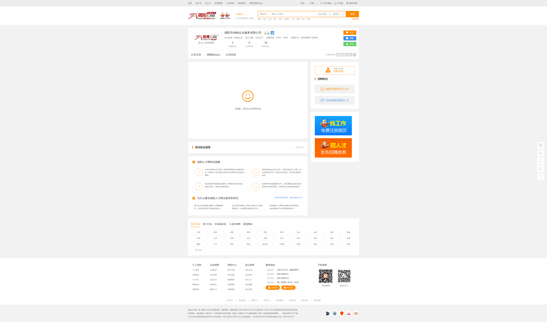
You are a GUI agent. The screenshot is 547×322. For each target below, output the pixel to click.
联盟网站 (247, 224)
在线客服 (274, 288)
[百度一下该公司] (272, 32)
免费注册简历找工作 (337, 88)
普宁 (275, 19)
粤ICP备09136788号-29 (232, 317)
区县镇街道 (220, 224)
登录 (302, 3)
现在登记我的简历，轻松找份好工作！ (288, 198)
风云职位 (248, 275)
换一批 (300, 147)
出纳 (315, 232)
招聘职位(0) (213, 54)
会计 (270, 19)
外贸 (348, 238)
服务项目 (242, 300)
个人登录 (195, 270)
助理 (282, 232)
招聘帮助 (231, 289)
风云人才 (248, 280)
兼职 (259, 19)
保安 (332, 238)
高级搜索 (355, 19)
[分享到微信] (342, 54)
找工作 (199, 3)
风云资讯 (248, 289)
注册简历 (195, 275)
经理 (232, 238)
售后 (332, 244)
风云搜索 (248, 285)
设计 (282, 238)
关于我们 (229, 300)
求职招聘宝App (256, 3)
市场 (265, 232)
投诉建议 (279, 300)
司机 (265, 19)
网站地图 (317, 300)
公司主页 (196, 54)
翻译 (198, 244)
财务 (332, 232)
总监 (315, 244)
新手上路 (231, 270)
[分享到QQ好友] (338, 54)
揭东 (280, 19)
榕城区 (286, 19)
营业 (232, 244)
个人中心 (195, 280)
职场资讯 (242, 3)
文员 (198, 232)
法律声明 (292, 300)
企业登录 (213, 270)
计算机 (281, 244)
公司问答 (231, 54)
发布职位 (213, 285)
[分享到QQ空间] (350, 54)
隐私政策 (304, 300)
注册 (312, 3)
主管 (248, 238)
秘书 (348, 244)
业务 (232, 232)
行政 (198, 238)
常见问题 (231, 275)
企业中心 (213, 280)
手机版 (340, 3)
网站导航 (353, 3)
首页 (190, 3)
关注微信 (328, 3)
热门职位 (195, 224)
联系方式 (267, 300)
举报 (352, 44)
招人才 (208, 3)
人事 (215, 238)
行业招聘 (230, 3)
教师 (298, 244)
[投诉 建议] (540, 170)
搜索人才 (213, 289)
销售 (298, 19)
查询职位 (195, 285)
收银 (248, 244)
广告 (215, 244)
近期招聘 (219, 3)
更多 (198, 250)
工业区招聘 (234, 224)
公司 (293, 19)
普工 (303, 19)
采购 (265, 238)
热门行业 (207, 224)
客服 (308, 19)
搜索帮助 (231, 280)
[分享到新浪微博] (346, 54)
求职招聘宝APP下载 (290, 313)
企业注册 (213, 275)
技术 (298, 238)
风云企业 (248, 270)
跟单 (215, 232)
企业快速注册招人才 (337, 100)
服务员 (265, 244)
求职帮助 (231, 285)
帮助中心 (254, 300)
